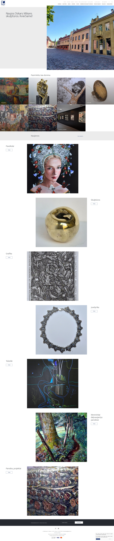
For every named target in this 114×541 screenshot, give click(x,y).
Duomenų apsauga (57, 532)
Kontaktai (76, 1)
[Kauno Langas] (3, 3)
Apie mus (65, 1)
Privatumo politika (90, 1)
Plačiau (94, 203)
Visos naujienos (80, 136)
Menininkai (68, 1)
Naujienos (72, 1)
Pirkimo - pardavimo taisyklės (83, 1)
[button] (111, 37)
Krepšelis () (105, 1)
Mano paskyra (98, 1)
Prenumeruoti (79, 522)
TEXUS (64, 534)
